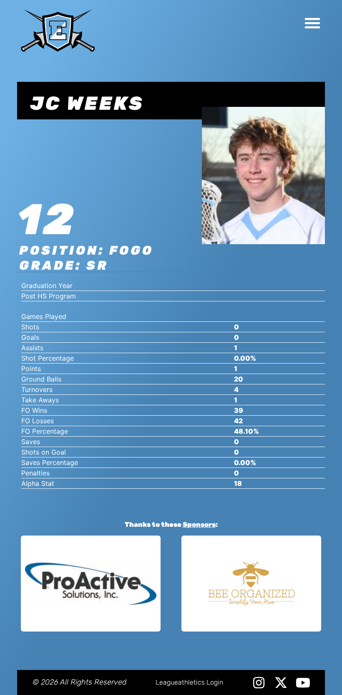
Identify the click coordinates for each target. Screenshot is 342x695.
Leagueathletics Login (189, 682)
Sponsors (199, 524)
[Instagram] (258, 682)
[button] (312, 22)
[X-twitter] (280, 682)
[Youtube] (303, 682)
